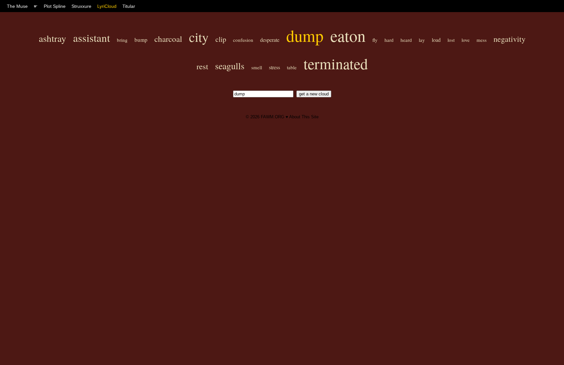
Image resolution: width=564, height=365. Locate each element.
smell (256, 67)
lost (451, 40)
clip (220, 39)
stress (274, 67)
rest (202, 66)
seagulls (229, 65)
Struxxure (81, 6)
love (466, 40)
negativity (509, 39)
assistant (91, 37)
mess (482, 40)
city (199, 36)
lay (422, 40)
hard (389, 40)
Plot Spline (55, 6)
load (436, 39)
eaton (348, 35)
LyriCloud (107, 6)
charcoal (168, 38)
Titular (128, 6)
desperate (269, 39)
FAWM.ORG (272, 116)
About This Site (304, 116)
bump (141, 39)
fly (375, 40)
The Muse (17, 6)
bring (122, 40)
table (292, 67)
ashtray (52, 38)
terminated (336, 63)
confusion (243, 40)
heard (406, 40)
